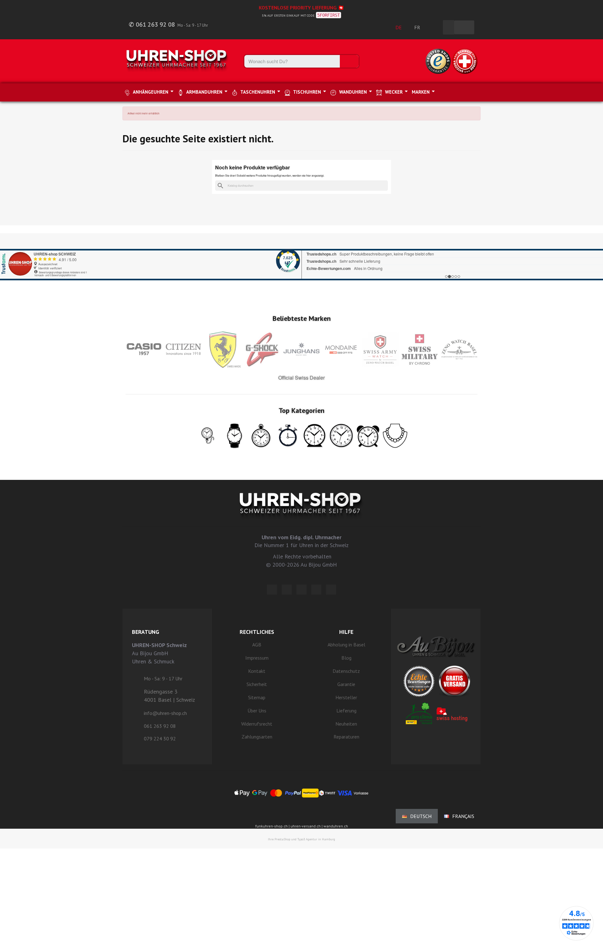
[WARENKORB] (464, 27)
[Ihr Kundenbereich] (434, 27)
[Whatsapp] (316, 590)
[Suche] (349, 61)
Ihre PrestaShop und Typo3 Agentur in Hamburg (301, 839)
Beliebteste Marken (302, 318)
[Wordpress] (272, 590)
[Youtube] (331, 590)
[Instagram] (301, 590)
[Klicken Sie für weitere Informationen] (301, 256)
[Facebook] (287, 590)
